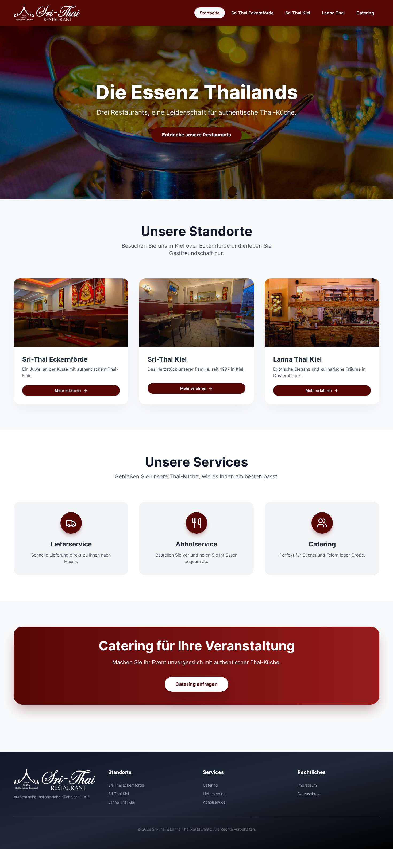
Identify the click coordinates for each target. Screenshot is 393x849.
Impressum (307, 785)
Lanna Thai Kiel (121, 802)
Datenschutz (309, 793)
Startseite (209, 12)
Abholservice (214, 802)
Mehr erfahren (68, 390)
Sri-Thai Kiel (297, 12)
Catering (365, 12)
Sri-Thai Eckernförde (252, 12)
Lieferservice (214, 793)
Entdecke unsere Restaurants (196, 135)
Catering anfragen (196, 684)
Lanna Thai (333, 12)
